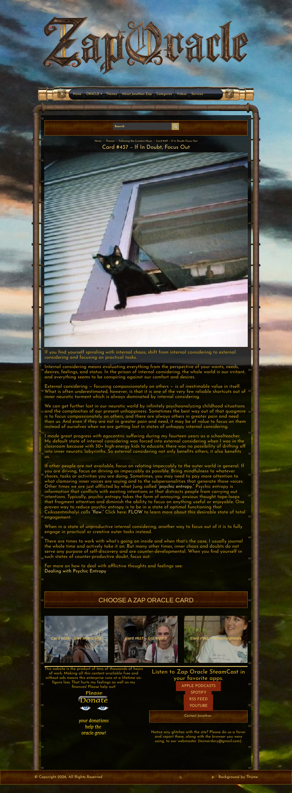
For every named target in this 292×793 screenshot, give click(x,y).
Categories (164, 94)
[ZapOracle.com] (146, 44)
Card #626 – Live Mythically (76, 638)
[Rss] (180, 777)
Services (197, 94)
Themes (111, 94)
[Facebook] (185, 777)
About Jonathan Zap (137, 94)
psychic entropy (175, 486)
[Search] (175, 126)
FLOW (135, 512)
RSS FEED (198, 699)
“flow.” (98, 512)
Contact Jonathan (198, 716)
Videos (182, 94)
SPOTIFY (198, 693)
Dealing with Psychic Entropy (75, 571)
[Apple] (199, 777)
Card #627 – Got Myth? (146, 638)
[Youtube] (194, 777)
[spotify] (209, 777)
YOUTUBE (198, 706)
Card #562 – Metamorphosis (215, 638)
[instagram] (204, 777)
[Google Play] (213, 777)
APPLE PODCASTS (198, 686)
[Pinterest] (190, 777)
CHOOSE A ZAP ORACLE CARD (146, 600)
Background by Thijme (238, 777)
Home (77, 94)
